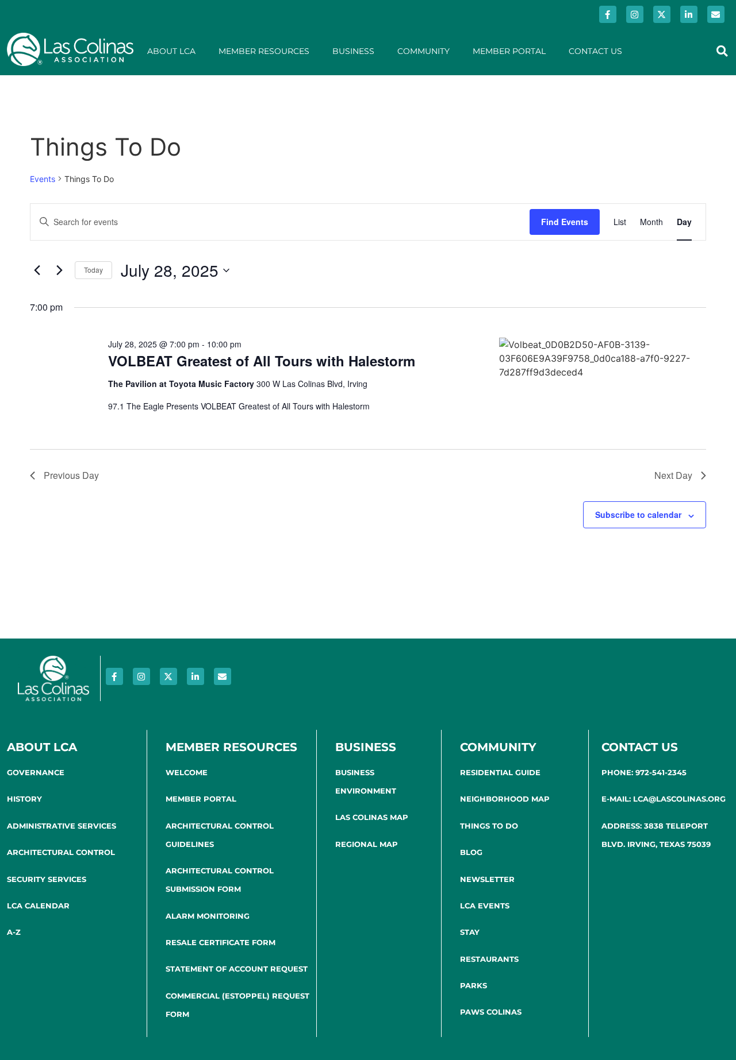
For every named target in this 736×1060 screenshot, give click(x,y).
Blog (471, 852)
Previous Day (71, 475)
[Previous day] (37, 270)
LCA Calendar (38, 905)
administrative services (61, 825)
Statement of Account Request (237, 968)
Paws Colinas (491, 1011)
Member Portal (509, 51)
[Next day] (59, 270)
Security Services (46, 879)
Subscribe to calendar (638, 514)
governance (35, 772)
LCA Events (484, 905)
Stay (470, 932)
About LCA (171, 51)
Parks (473, 985)
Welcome (187, 772)
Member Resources (263, 51)
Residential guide (500, 772)
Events (42, 179)
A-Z (14, 932)
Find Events (564, 221)
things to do (489, 825)
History (24, 798)
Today (93, 269)
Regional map (366, 844)
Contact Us (595, 51)
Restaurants (489, 959)
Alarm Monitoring (208, 915)
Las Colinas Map (371, 817)
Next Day (673, 475)
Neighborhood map (505, 798)
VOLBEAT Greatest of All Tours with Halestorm (261, 360)
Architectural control (61, 852)
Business (353, 51)
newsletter (487, 879)
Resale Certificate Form (220, 942)
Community (423, 51)
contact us (639, 747)
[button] (722, 51)
